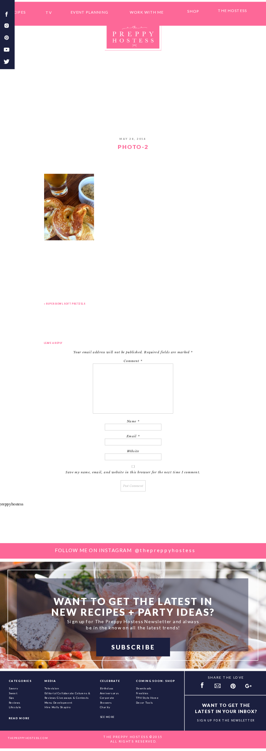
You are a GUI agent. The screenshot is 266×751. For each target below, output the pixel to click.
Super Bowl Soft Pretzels (65, 303)
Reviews (14, 702)
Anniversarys (109, 693)
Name (133, 421)
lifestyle (15, 707)
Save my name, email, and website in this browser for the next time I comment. (133, 472)
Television (51, 688)
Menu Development (58, 702)
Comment (133, 361)
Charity (105, 707)
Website (133, 451)
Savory (13, 688)
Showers (106, 702)
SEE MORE (107, 717)
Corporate (107, 697)
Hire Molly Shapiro (57, 707)
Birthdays (107, 688)
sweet (13, 693)
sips (12, 697)
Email (133, 436)
